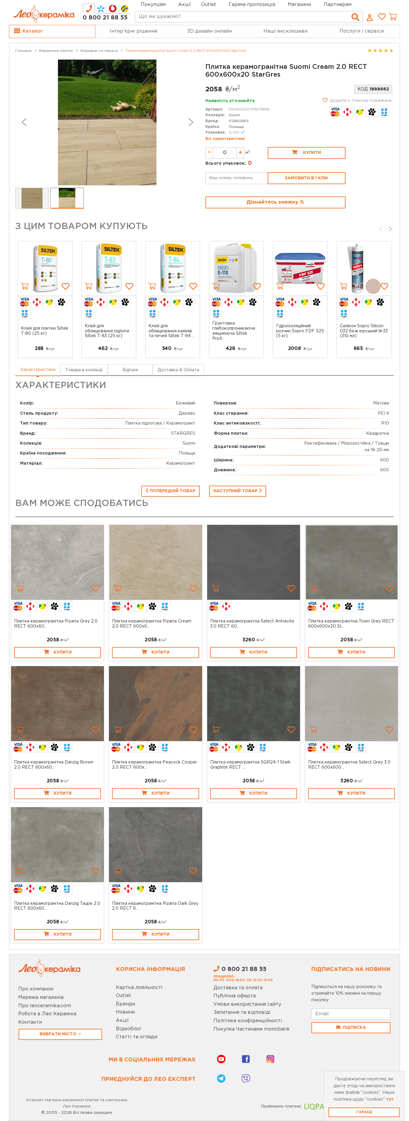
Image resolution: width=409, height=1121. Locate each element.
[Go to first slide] (191, 122)
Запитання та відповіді (242, 1012)
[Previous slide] (23, 122)
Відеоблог (129, 1029)
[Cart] (24, 286)
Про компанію (36, 989)
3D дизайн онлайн (209, 31)
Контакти (30, 1022)
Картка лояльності (139, 987)
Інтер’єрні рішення (133, 31)
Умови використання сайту (247, 1004)
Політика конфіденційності (247, 1021)
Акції (184, 4)
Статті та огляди (136, 1037)
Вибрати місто (59, 1034)
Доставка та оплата (238, 988)
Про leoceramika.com (44, 1006)
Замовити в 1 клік (306, 178)
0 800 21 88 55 (105, 17)
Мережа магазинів (41, 997)
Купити (311, 152)
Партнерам (338, 4)
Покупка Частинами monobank (251, 1029)
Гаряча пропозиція (252, 4)
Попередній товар (172, 491)
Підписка (354, 1027)
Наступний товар (236, 491)
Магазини (299, 4)
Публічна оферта (234, 996)
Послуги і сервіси (362, 31)
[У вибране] (65, 286)
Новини (125, 1012)
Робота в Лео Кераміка (47, 1014)
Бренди (125, 1004)
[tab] (89, 8)
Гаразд (364, 1112)
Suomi (234, 115)
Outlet (123, 995)
